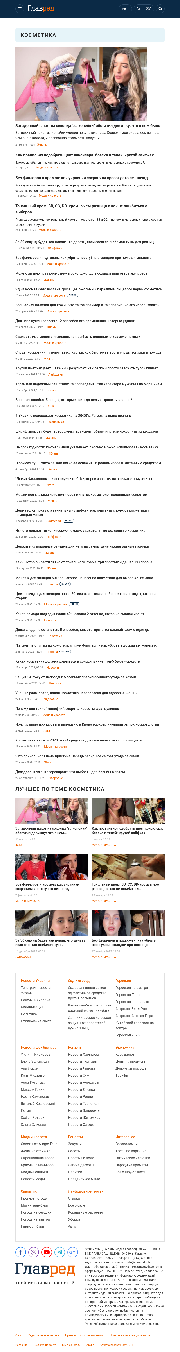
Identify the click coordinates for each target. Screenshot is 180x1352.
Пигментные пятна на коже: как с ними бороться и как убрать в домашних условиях (86, 645)
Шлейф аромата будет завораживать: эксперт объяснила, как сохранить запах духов (86, 431)
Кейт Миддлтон (34, 1075)
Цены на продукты (130, 1061)
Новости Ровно (80, 1096)
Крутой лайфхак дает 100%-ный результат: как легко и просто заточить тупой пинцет (86, 368)
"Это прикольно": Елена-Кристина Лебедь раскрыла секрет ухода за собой (77, 756)
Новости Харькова (83, 1054)
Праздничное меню (84, 1179)
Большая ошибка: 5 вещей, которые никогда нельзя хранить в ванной (73, 400)
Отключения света (36, 1021)
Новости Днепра (81, 1089)
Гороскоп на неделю (132, 1002)
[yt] (46, 1252)
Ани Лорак (29, 1068)
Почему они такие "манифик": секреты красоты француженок (67, 709)
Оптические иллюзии (132, 1158)
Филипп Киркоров (35, 1054)
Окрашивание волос (37, 1158)
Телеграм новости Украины (36, 990)
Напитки (75, 1172)
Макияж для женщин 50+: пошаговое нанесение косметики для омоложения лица (84, 578)
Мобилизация (32, 1007)
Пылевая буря (32, 1226)
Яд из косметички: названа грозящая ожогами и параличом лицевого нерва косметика (88, 289)
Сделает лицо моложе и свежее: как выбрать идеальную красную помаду (77, 337)
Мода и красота (47, 167)
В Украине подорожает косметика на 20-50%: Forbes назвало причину (73, 416)
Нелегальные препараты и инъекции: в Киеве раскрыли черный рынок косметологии (87, 724)
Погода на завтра (35, 1219)
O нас (18, 1335)
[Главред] (41, 8)
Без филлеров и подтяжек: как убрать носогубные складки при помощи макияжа (83, 258)
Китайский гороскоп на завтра (134, 1025)
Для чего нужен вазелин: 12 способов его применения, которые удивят (75, 321)
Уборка (74, 1219)
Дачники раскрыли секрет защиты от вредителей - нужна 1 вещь (90, 1022)
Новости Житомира (84, 1118)
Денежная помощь (130, 1068)
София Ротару (32, 1118)
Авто (72, 1226)
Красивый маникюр (37, 1165)
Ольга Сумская (33, 1125)
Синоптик (29, 1191)
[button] (19, 9)
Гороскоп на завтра (131, 988)
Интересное (125, 1137)
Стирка (74, 1198)
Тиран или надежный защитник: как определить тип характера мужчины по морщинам (88, 384)
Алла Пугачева (33, 1082)
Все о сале (76, 1205)
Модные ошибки (34, 1172)
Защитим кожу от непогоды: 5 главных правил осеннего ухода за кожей (75, 677)
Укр (125, 9)
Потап (26, 1110)
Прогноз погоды (34, 1198)
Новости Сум (78, 1075)
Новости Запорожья (84, 1110)
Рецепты (75, 1137)
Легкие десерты (81, 1165)
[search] (160, 8)
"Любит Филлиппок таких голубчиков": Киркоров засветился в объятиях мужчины (83, 479)
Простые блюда (81, 1158)
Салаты (74, 1151)
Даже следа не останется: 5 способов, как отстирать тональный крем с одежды (82, 630)
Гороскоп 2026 (127, 1035)
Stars (50, 485)
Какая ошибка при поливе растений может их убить (89, 1008)
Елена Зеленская (35, 1061)
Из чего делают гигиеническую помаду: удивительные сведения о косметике (80, 530)
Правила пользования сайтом (84, 1335)
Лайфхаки (55, 248)
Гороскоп (123, 981)
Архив (90, 1345)
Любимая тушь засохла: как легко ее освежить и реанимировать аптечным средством (88, 463)
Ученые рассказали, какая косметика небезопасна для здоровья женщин (77, 693)
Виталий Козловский (38, 1103)
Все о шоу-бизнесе (130, 1172)
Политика (29, 1014)
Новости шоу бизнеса (38, 1047)
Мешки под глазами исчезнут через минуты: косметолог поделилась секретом (81, 494)
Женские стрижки (35, 1151)
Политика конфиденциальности (130, 1335)
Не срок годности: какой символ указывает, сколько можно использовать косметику (86, 447)
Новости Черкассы (83, 1082)
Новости (51, 584)
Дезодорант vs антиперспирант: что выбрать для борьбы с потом (70, 772)
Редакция (21, 1345)
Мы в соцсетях (71, 1345)
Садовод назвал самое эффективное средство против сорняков (87, 993)
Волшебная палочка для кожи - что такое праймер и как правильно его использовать (87, 305)
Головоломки (126, 1144)
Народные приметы (131, 1165)
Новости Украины (35, 981)
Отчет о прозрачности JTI (116, 1345)
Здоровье (51, 699)
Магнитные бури (34, 1205)
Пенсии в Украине (35, 1000)
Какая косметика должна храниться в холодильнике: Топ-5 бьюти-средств (77, 661)
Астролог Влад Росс (131, 1009)
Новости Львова (81, 1068)
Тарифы (122, 1075)
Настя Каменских (35, 1096)
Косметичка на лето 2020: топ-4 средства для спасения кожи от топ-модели (78, 740)
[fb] (20, 1252)
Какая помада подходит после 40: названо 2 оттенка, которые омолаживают (79, 614)
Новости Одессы (81, 1125)
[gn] (72, 1252)
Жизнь (42, 144)
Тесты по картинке (130, 1151)
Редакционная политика (43, 1335)
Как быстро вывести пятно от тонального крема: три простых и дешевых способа (83, 562)
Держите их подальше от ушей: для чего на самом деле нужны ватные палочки (82, 546)
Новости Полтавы (82, 1061)
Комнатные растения (85, 1212)
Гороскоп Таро (127, 995)
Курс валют (125, 1054)
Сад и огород (79, 981)
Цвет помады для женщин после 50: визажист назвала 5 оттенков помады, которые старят (86, 596)
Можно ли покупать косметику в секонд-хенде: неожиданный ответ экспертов (81, 273)
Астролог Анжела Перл (134, 1016)
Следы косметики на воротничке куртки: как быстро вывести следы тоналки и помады (88, 352)
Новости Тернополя (84, 1103)
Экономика (56, 422)
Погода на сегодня (36, 1212)
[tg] (59, 1252)
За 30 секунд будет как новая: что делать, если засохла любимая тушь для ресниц (84, 242)
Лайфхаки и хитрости (85, 1191)
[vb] (33, 1252)
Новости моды (33, 1179)
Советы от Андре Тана (39, 1144)
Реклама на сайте (45, 1345)
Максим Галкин (34, 1089)
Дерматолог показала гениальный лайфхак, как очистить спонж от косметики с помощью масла (82, 512)
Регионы (75, 1047)
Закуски (75, 1144)
